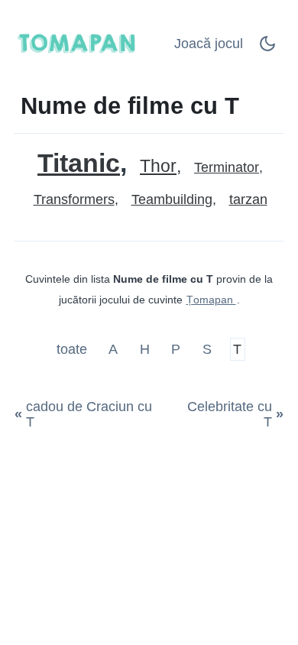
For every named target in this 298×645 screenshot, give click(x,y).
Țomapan (211, 299)
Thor (158, 166)
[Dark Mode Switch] (267, 48)
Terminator (226, 167)
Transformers (74, 199)
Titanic (78, 163)
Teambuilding (171, 199)
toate (74, 349)
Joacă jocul (208, 43)
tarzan (248, 199)
